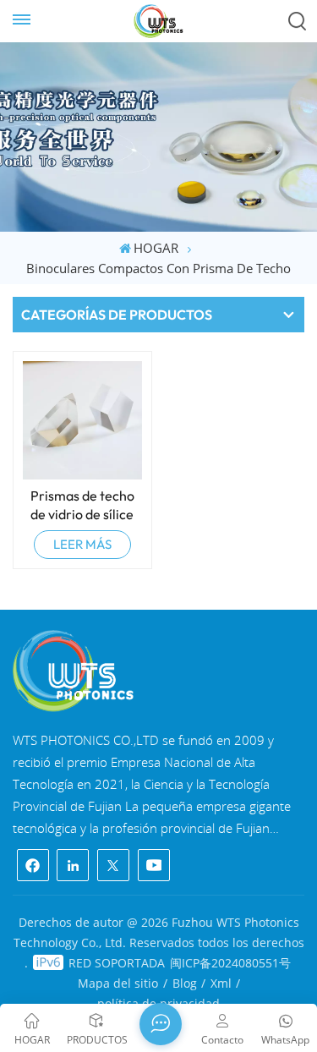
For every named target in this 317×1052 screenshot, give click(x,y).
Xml (221, 983)
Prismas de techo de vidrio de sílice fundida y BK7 (82, 505)
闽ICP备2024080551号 (230, 963)
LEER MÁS (82, 544)
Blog (184, 983)
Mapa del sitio (118, 983)
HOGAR (156, 247)
